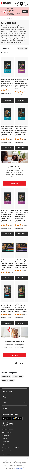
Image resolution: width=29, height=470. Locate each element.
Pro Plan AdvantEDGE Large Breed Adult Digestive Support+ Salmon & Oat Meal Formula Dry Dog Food (21, 131)
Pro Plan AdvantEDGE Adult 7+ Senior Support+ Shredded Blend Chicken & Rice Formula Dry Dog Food (21, 84)
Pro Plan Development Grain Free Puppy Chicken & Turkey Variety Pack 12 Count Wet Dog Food (7, 264)
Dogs (7, 18)
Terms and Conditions (7, 429)
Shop (5, 408)
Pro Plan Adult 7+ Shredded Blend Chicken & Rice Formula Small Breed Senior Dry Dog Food (21, 307)
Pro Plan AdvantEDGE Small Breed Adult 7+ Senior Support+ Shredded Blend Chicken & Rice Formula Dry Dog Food (7, 216)
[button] (7, 100)
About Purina (7, 391)
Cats (4, 402)
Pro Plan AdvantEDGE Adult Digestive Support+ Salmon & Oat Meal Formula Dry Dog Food (7, 83)
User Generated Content (8, 451)
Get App (25, 11)
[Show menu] (26, 4)
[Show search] (17, 4)
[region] (14, 463)
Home (2, 18)
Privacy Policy (5, 435)
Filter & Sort (23, 48)
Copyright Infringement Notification (11, 447)
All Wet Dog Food (18, 376)
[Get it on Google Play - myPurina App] (17, 418)
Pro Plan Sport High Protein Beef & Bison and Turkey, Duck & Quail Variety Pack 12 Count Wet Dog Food (21, 263)
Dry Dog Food (6, 376)
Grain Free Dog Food (8, 380)
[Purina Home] (8, 3)
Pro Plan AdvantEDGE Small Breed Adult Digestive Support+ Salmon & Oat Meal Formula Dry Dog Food (7, 131)
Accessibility (5, 438)
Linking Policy (5, 444)
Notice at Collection (7, 432)
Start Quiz (15, 355)
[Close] (1, 12)
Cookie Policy (19, 468)
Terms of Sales (5, 441)
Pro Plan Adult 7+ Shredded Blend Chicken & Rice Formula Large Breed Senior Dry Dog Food (7, 307)
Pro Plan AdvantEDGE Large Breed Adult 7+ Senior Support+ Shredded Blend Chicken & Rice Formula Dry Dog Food (21, 216)
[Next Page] (26, 363)
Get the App (14, 183)
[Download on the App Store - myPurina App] (6, 418)
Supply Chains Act (6, 454)
